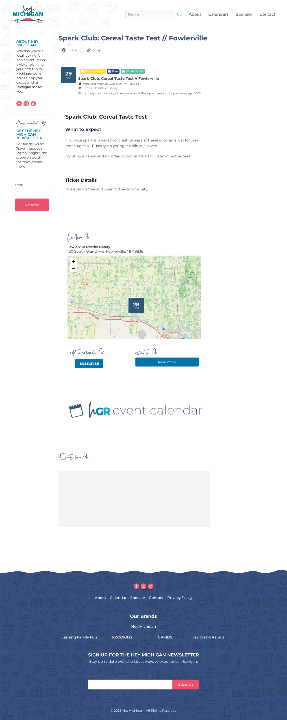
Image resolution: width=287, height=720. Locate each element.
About (195, 14)
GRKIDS (165, 637)
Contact (267, 14)
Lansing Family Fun (79, 637)
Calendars (218, 14)
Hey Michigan (143, 626)
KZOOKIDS (122, 637)
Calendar (118, 598)
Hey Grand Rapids (207, 637)
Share (72, 50)
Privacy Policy (179, 598)
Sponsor (244, 14)
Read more (167, 362)
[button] (134, 303)
